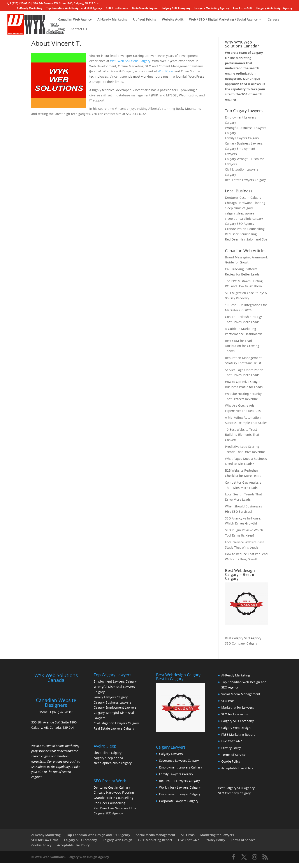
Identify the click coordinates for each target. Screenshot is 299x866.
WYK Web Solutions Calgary (130, 61)
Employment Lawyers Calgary (115, 681)
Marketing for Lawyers (237, 707)
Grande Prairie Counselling (245, 229)
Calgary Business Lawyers (244, 143)
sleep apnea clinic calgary (244, 218)
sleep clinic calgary (239, 208)
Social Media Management (240, 694)
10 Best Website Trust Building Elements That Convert (242, 434)
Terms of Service (233, 755)
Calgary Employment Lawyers (115, 707)
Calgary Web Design (236, 728)
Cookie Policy (230, 761)
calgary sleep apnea (239, 213)
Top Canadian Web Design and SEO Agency (74, 8)
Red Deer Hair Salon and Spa (246, 239)
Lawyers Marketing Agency (211, 8)
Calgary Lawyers (171, 754)
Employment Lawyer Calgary (180, 794)
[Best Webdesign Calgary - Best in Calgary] (246, 603)
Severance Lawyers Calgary (179, 760)
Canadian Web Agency (75, 19)
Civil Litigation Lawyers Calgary (116, 723)
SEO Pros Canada (117, 8)
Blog (61, 29)
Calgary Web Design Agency (274, 8)
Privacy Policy (231, 748)
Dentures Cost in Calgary (243, 197)
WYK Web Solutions (50, 857)
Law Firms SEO (242, 8)
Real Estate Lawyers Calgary (245, 180)
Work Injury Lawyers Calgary (180, 787)
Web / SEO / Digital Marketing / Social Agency (223, 19)
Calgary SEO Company (176, 8)
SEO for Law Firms (234, 714)
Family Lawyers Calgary (242, 138)
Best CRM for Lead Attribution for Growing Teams (242, 346)
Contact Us (78, 29)
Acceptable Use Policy (237, 768)
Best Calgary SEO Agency (243, 638)
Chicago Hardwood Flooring (245, 203)
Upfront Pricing (144, 19)
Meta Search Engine (145, 8)
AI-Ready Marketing (29, 8)
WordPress (166, 71)
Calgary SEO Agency (239, 223)
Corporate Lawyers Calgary (178, 801)
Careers (273, 19)
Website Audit (172, 19)
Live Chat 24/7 (231, 741)
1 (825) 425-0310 (61, 712)
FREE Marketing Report (238, 734)
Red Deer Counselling (241, 234)
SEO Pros (227, 701)
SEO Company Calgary (241, 643)
